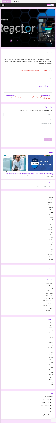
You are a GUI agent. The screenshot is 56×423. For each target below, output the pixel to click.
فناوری (51, 308)
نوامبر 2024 (51, 224)
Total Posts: (50, 412)
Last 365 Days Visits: (48, 406)
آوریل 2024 (51, 237)
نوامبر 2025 (51, 197)
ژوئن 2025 (51, 207)
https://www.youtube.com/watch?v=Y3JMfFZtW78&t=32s (33, 70)
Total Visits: (50, 409)
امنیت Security (50, 291)
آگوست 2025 (50, 202)
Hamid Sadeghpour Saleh (43, 41)
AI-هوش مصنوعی (49, 283)
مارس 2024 (51, 239)
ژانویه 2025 (51, 219)
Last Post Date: (49, 415)
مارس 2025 (51, 214)
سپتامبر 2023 (50, 252)
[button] (3, 172)
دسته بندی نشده (49, 293)
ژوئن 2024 (51, 232)
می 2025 (51, 210)
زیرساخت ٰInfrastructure (48, 300)
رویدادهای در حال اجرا (48, 298)
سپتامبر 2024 (50, 229)
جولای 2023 (50, 257)
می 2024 (51, 234)
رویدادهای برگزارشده (48, 29)
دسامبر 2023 (50, 244)
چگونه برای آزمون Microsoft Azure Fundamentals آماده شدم (40, 174)
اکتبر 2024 (51, 227)
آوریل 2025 (51, 212)
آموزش (51, 288)
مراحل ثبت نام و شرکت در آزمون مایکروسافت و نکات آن (16, 173)
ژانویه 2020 (51, 259)
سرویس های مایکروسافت (48, 305)
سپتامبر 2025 (50, 200)
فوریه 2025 (51, 217)
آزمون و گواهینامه (47, 155)
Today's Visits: (49, 397)
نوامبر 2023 (51, 247)
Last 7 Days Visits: (48, 400)
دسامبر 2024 (50, 222)
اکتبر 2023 (51, 249)
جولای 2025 (50, 205)
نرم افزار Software (49, 310)
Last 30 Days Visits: (48, 403)
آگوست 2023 (50, 254)
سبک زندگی (50, 303)
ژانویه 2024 (51, 242)
